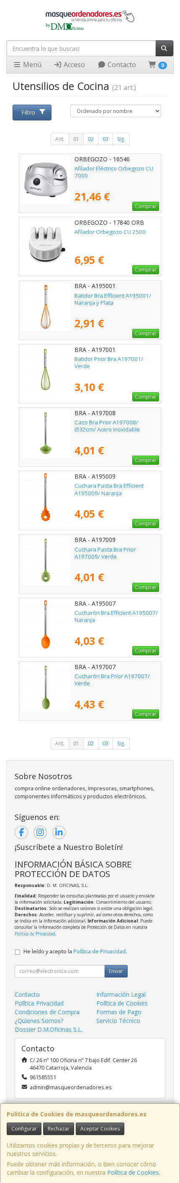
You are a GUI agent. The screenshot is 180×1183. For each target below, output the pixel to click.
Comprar (146, 206)
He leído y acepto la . (75, 951)
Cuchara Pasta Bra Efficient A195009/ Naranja (109, 489)
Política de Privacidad (35, 934)
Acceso (73, 64)
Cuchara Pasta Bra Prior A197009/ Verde (105, 553)
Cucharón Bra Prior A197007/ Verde (112, 679)
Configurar (24, 1128)
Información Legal (121, 994)
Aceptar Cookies (100, 1128)
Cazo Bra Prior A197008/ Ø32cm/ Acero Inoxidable (107, 426)
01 (76, 139)
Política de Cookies (133, 1172)
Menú (31, 64)
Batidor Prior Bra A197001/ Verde (109, 362)
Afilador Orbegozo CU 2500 (110, 232)
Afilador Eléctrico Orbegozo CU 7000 (114, 172)
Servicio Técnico (118, 1021)
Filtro (28, 112)
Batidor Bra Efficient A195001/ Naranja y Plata (113, 299)
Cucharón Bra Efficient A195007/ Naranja (116, 616)
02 (91, 139)
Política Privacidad (39, 1003)
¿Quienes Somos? (39, 1021)
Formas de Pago (118, 1012)
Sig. (121, 139)
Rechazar (58, 1128)
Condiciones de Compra (47, 1012)
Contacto (121, 64)
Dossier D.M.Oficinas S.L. (48, 1029)
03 (105, 139)
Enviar (116, 971)
